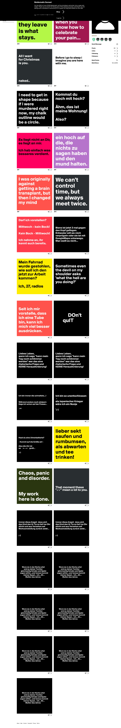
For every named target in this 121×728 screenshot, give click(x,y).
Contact (25, 723)
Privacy (34, 723)
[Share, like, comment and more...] (34, 42)
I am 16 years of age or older (45, 14)
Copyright (30, 723)
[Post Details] (51, 44)
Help (21, 723)
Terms (38, 723)
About (18, 723)
